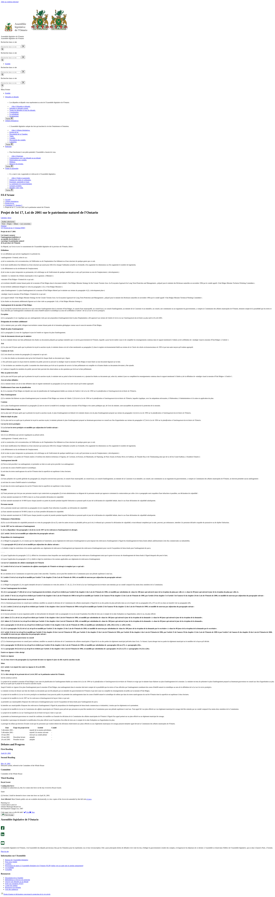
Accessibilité (9, 868)
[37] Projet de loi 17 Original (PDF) (13, 228)
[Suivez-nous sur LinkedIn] (2, 835)
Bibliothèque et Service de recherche (17, 880)
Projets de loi (9, 203)
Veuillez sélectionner (8, 221)
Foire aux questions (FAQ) (14, 884)
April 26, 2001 (6, 753)
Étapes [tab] (9, 224)
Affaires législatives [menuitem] (11, 121)
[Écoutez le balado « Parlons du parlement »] (2, 838)
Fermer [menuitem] (8, 118)
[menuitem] (20, 106)
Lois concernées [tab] (25, 224)
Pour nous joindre (11, 862)
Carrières (8, 864)
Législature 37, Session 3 (13, 205)
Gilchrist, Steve (6, 218)
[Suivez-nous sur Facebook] (2, 829)
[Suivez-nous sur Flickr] (2, 840)
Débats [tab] (16, 224)
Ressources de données (13, 887)
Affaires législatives (11, 201)
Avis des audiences (11, 889)
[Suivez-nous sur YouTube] (2, 844)
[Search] (2, 49)
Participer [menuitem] (8, 146)
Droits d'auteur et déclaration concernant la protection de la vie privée (27, 894)
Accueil (7, 199)
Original (3, 226)
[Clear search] (23, 46)
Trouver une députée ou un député (16, 882)
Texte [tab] (3, 224)
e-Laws (88, 799)
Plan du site (5, 851)
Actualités (8, 869)
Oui (27, 812)
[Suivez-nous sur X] (2, 831)
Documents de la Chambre (14, 878)
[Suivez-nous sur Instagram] (2, 825)
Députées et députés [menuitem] (12, 97)
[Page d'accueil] (34, 34)
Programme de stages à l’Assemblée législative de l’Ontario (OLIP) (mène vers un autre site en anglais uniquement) (44, 866)
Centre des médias (11, 885)
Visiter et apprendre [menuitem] (11, 168)
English (7, 64)
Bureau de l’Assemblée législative (16, 860)
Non (33, 812)
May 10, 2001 (5, 763)
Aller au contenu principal (9, 2)
